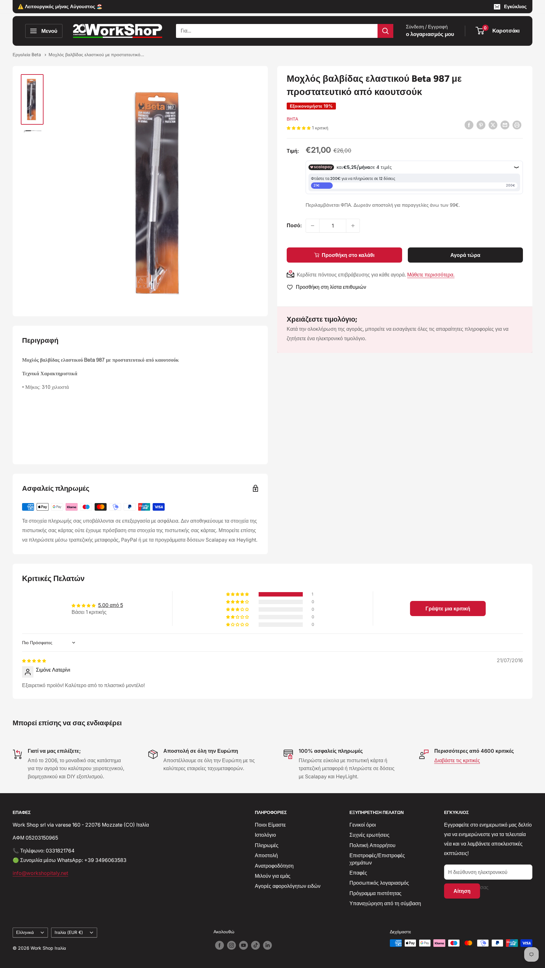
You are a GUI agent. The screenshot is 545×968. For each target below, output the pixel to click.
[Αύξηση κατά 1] (353, 225)
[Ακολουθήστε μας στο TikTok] (255, 945)
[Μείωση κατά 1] (312, 225)
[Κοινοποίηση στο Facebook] (469, 125)
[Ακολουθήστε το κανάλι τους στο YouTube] (243, 945)
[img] (34, 660)
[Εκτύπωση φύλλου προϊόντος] (517, 125)
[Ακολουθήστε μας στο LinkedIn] (267, 945)
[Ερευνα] (385, 31)
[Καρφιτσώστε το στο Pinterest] (481, 125)
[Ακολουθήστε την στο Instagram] (231, 945)
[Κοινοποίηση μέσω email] (505, 125)
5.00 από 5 (110, 605)
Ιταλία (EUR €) (69, 932)
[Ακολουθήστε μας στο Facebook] (219, 945)
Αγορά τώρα (465, 255)
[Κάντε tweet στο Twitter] (493, 125)
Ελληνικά (25, 932)
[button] (299, 127)
